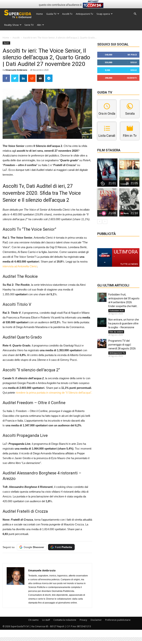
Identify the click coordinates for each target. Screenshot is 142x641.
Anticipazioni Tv (84, 13)
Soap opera (103, 13)
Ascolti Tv (67, 13)
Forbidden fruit (116, 310)
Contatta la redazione (64, 619)
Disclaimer (96, 619)
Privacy (83, 619)
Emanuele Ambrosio (16, 69)
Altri (39, 25)
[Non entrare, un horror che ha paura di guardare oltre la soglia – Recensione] (101, 322)
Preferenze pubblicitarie (118, 619)
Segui (133, 62)
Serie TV (29, 25)
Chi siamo (33, 619)
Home (39, 13)
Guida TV (51, 13)
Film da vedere (116, 331)
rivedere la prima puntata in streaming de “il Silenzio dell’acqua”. (54, 392)
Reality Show (11, 25)
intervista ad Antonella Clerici (20, 266)
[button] (135, 14)
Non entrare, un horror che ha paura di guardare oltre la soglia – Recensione (123, 323)
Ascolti (16, 37)
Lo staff (46, 619)
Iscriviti (132, 77)
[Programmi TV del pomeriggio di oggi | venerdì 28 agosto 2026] (101, 343)
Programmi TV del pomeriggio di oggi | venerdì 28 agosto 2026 (122, 344)
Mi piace (132, 54)
